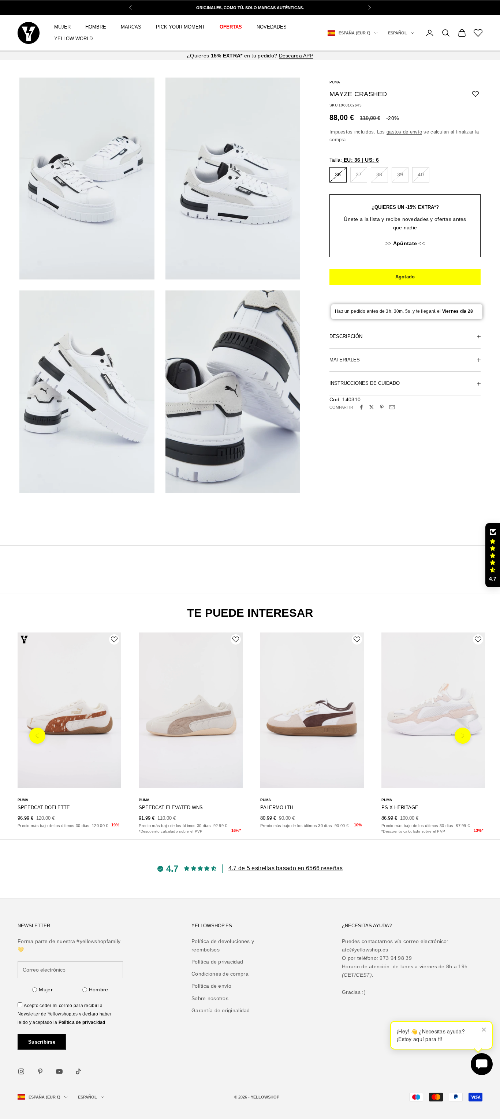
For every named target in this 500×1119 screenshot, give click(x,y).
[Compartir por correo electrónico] (392, 407)
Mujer (45, 989)
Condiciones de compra (220, 974)
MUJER (62, 27)
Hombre (98, 989)
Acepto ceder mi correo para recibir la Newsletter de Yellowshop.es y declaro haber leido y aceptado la (65, 1014)
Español (397, 33)
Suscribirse (41, 1042)
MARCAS (131, 27)
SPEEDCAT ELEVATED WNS (171, 807)
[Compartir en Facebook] (361, 407)
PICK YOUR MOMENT (180, 27)
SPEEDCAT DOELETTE (44, 807)
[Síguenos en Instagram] (21, 1071)
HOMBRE (95, 27)
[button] (492, 555)
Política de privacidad (82, 1022)
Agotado (405, 276)
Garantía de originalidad (220, 1010)
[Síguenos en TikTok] (78, 1071)
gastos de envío (404, 132)
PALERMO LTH (276, 807)
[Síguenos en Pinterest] (40, 1071)
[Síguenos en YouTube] (59, 1071)
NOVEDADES (272, 27)
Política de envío (211, 986)
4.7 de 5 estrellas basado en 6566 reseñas (285, 868)
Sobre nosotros (209, 998)
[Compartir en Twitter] (371, 407)
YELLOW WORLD (73, 38)
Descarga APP (296, 56)
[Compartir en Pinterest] (382, 407)
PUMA (334, 82)
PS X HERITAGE (399, 807)
